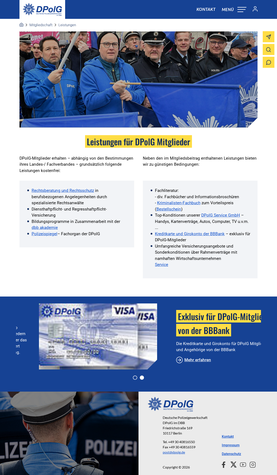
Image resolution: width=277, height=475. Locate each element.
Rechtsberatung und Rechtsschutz (63, 190)
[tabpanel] (138, 336)
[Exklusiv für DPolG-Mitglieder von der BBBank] (75, 336)
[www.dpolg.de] (21, 25)
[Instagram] (251, 464)
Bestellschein (168, 209)
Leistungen (67, 25)
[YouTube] (241, 464)
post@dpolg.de (174, 452)
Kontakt (206, 9)
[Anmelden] (253, 9)
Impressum (231, 445)
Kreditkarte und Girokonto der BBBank (190, 233)
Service (161, 264)
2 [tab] (141, 377)
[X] (232, 464)
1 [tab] (135, 377)
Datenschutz (231, 454)
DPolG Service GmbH (220, 215)
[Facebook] (224, 464)
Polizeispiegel (44, 233)
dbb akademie (45, 227)
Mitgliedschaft (40, 25)
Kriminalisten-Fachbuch (178, 202)
